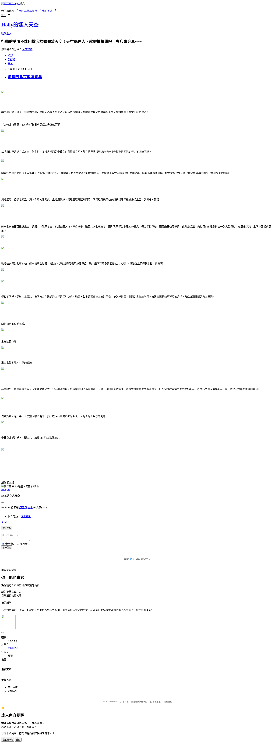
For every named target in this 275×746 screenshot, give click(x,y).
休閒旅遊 (27, 49)
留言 (30, 507)
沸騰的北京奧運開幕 (25, 77)
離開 (18, 740)
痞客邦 (23, 507)
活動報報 (26, 516)
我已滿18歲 (8, 740)
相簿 (10, 55)
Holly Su (5, 489)
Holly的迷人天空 (20, 25)
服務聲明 (168, 701)
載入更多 (7, 528)
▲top (4, 522)
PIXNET (113, 701)
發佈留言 (7, 547)
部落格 (11, 59)
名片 (10, 63)
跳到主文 (6, 33)
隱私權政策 (155, 701)
